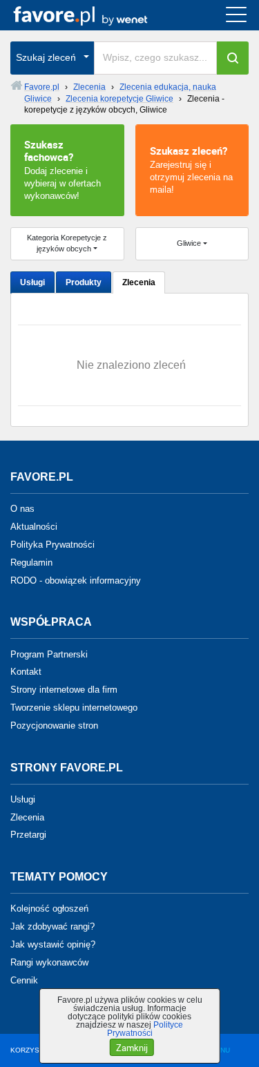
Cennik (24, 979)
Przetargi (28, 834)
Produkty (84, 282)
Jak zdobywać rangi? (52, 926)
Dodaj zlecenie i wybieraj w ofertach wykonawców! (62, 169)
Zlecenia (138, 282)
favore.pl (95, 15)
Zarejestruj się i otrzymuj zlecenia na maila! (191, 169)
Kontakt (25, 671)
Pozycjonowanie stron (54, 725)
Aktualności (33, 526)
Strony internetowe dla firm (63, 689)
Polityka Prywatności (52, 544)
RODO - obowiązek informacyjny (75, 580)
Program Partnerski (49, 653)
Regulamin (31, 562)
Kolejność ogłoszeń (49, 908)
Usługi (32, 282)
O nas (22, 508)
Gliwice (189, 243)
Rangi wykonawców (49, 962)
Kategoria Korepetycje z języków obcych (67, 243)
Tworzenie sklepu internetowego (73, 707)
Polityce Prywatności (145, 1029)
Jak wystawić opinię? (52, 944)
